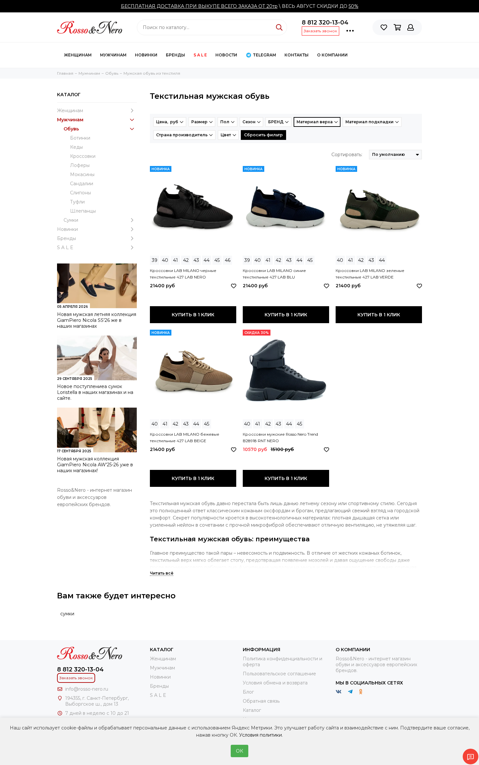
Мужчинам (113, 54)
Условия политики (260, 735)
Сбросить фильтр (263, 134)
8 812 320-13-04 (325, 22)
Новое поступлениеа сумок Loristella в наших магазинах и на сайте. (95, 392)
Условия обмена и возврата (275, 683)
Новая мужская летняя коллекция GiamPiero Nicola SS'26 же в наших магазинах (96, 320)
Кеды (76, 147)
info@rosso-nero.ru (86, 689)
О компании (332, 54)
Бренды (175, 54)
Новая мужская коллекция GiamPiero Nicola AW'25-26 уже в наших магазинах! (95, 464)
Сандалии (81, 184)
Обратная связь (261, 701)
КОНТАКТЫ (296, 54)
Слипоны (80, 193)
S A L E (200, 54)
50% (353, 6)
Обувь (71, 129)
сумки (67, 614)
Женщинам (78, 54)
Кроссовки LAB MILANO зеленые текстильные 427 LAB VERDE (370, 273)
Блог (248, 692)
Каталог (252, 710)
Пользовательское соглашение (279, 674)
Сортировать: (346, 155)
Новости (226, 54)
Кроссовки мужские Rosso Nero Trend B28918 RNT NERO (280, 437)
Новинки (146, 54)
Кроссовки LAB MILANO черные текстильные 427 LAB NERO (183, 273)
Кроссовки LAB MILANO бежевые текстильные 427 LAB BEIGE (184, 437)
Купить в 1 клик (193, 315)
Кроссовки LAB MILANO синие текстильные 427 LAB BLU (274, 273)
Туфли (77, 202)
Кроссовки (82, 156)
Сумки (71, 220)
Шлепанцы (83, 211)
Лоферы (80, 165)
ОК (239, 751)
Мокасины (82, 174)
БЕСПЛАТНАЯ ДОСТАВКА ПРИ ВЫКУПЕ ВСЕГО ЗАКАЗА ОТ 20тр (199, 6)
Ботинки (80, 138)
